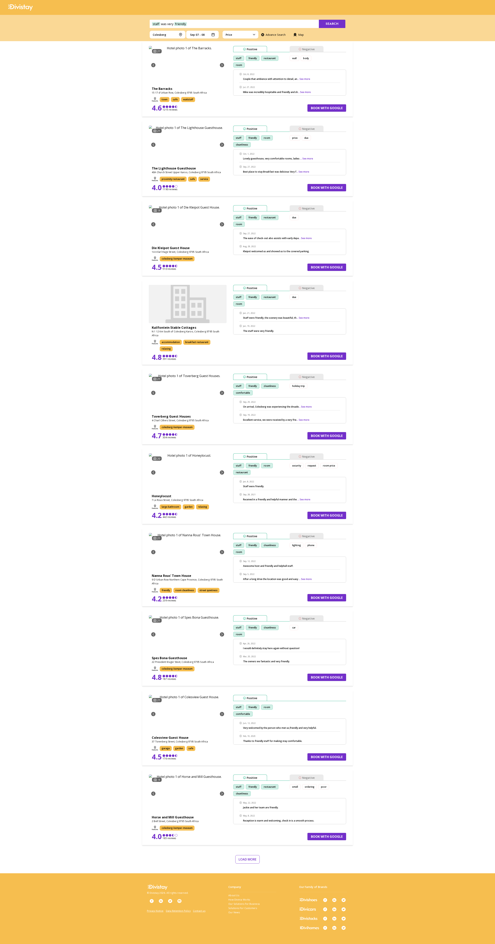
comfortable (243, 392)
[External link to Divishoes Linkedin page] (334, 900)
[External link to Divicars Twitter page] (343, 909)
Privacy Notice (155, 911)
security (296, 465)
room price (329, 465)
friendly (252, 58)
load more (247, 859)
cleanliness (242, 144)
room (239, 65)
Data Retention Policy (178, 911)
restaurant (270, 58)
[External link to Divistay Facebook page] (151, 901)
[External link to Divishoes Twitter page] (343, 900)
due (306, 138)
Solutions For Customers (242, 908)
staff (239, 58)
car (294, 627)
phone (311, 545)
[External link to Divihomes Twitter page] (343, 927)
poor (323, 786)
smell (295, 786)
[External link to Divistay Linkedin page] (161, 901)
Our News (234, 912)
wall (294, 58)
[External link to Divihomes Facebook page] (325, 927)
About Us (233, 895)
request (312, 465)
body (306, 58)
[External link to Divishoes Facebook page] (325, 900)
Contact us (199, 911)
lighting (296, 545)
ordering (310, 786)
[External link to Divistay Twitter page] (170, 901)
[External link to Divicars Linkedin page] (334, 909)
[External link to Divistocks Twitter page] (343, 918)
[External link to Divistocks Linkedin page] (334, 918)
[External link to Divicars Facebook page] (325, 909)
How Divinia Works (239, 899)
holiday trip (298, 386)
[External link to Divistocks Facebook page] (325, 918)
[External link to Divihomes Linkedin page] (334, 927)
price (295, 138)
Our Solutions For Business (244, 904)
